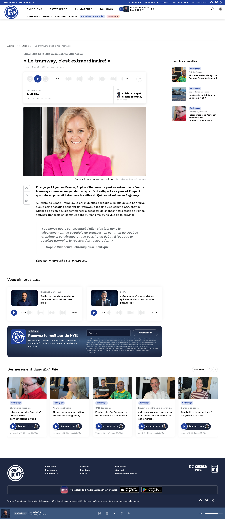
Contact (119, 470)
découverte (113, 16)
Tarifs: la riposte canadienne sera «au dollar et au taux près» (57, 299)
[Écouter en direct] (121, 9)
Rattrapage (51, 470)
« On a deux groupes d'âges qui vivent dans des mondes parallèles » (137, 299)
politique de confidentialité (110, 350)
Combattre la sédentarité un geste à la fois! (196, 414)
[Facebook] (211, 2)
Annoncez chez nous (129, 501)
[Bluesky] (216, 2)
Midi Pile (33, 94)
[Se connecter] (221, 9)
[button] (100, 513)
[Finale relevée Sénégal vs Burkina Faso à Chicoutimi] (179, 74)
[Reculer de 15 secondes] (30, 79)
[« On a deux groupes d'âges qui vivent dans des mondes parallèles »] (104, 298)
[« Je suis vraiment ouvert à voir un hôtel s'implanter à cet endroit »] (155, 388)
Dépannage (44, 501)
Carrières (113, 501)
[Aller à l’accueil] (11, 12)
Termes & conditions (16, 501)
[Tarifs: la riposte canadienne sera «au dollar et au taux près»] (24, 298)
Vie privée (33, 501)
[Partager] (139, 79)
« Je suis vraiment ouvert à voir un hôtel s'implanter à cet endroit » (155, 415)
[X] (221, 2)
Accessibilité (76, 501)
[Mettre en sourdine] (201, 513)
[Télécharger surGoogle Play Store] (151, 490)
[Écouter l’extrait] (37, 79)
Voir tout (199, 369)
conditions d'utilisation (141, 350)
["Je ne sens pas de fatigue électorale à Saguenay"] (69, 388)
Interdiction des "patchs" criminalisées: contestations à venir (202, 118)
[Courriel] (26, 201)
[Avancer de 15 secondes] (46, 79)
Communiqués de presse (95, 501)
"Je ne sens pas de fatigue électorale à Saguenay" (69, 414)
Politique (85, 470)
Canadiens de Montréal (92, 16)
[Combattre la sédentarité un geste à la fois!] (198, 388)
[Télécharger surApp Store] (129, 490)
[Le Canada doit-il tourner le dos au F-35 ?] (179, 94)
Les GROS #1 (137, 10)
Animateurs (51, 473)
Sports (84, 473)
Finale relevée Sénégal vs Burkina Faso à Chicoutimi (111, 414)
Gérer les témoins (59, 501)
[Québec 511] (215, 471)
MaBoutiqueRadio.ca (126, 473)
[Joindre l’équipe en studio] (152, 9)
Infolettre (120, 466)
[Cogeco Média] (198, 469)
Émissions (50, 466)
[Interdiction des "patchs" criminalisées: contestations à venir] (179, 113)
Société (84, 466)
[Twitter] (26, 195)
